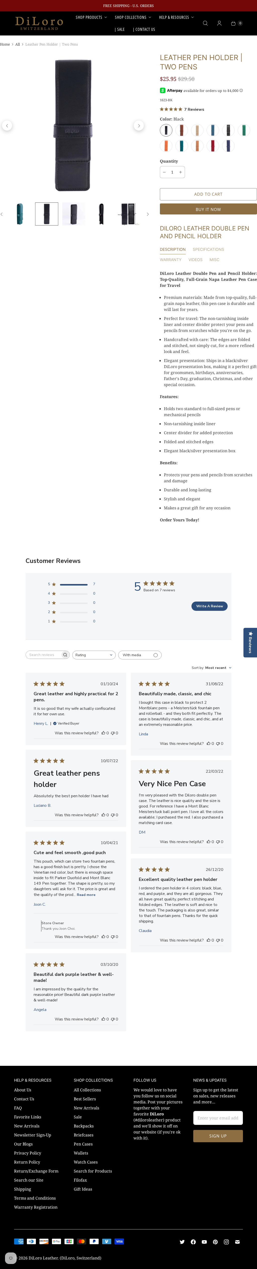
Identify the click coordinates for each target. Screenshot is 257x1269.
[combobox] (94, 655)
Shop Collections (131, 17)
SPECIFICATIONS (208, 249)
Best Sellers (85, 1099)
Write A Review (209, 606)
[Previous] (7, 126)
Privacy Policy (27, 1153)
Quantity (169, 161)
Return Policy (27, 1162)
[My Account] (219, 23)
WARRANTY (170, 259)
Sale (78, 1117)
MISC (214, 259)
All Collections (87, 1090)
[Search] (205, 23)
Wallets (81, 1153)
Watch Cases (86, 1162)
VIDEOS (195, 259)
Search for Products (93, 1171)
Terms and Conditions (35, 1198)
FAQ (18, 1108)
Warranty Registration (35, 1207)
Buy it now (208, 209)
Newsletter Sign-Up (32, 1135)
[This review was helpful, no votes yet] (103, 733)
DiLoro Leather (43, 1258)
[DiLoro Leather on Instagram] (226, 1241)
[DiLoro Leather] (39, 23)
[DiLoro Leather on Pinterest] (215, 1241)
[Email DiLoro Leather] (237, 1241)
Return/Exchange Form (36, 1171)
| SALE (119, 29)
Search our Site (28, 1180)
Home (5, 44)
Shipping (22, 1189)
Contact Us (24, 1099)
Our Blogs (23, 1144)
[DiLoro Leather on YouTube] (204, 1241)
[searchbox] (43, 655)
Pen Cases (83, 1144)
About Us (22, 1090)
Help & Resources (174, 17)
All (17, 44)
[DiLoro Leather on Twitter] (182, 1241)
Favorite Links (27, 1117)
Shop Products (89, 17)
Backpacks (84, 1126)
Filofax (80, 1180)
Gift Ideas (83, 1189)
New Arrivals (26, 1126)
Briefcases (83, 1135)
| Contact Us (144, 29)
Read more (86, 894)
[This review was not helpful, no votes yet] (112, 733)
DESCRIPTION (173, 249)
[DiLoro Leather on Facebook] (193, 1241)
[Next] (139, 126)
